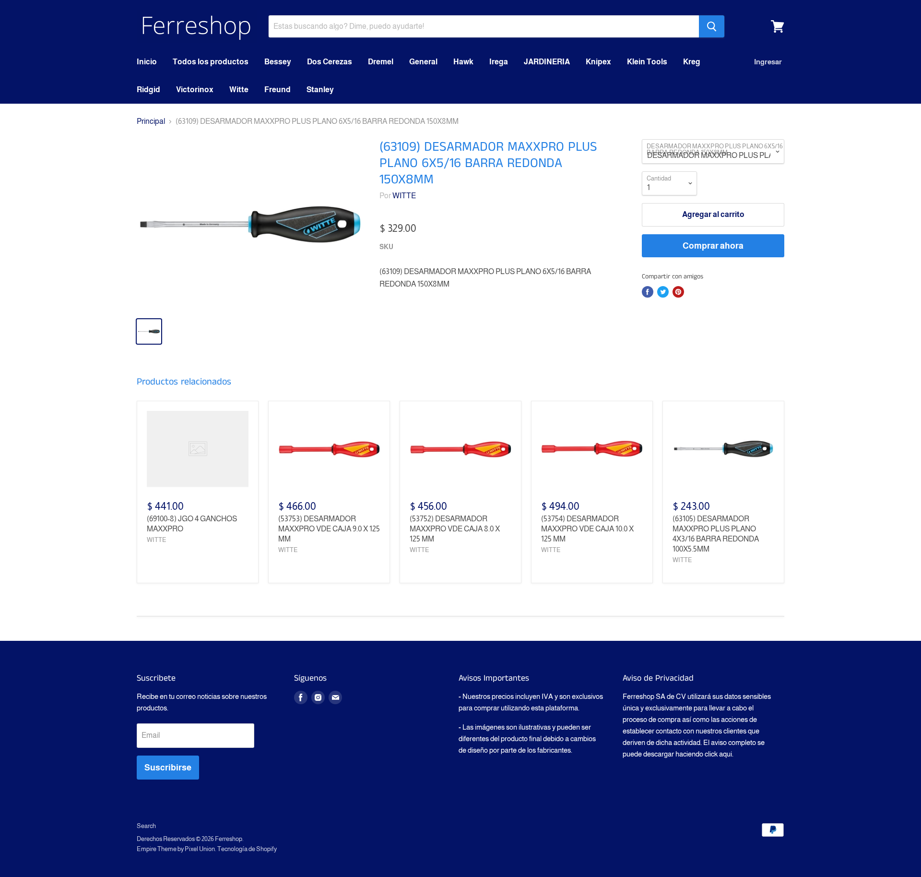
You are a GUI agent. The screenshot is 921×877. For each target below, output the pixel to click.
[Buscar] (711, 26)
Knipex (598, 62)
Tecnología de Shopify (247, 849)
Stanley (320, 89)
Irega (498, 62)
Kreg (691, 62)
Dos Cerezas (329, 62)
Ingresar (768, 62)
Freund (277, 89)
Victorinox (194, 89)
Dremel (380, 62)
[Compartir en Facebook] (647, 292)
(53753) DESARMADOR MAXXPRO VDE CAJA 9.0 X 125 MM (329, 529)
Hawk (463, 62)
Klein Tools (647, 62)
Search (146, 825)
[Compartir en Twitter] (663, 292)
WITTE (404, 196)
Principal (151, 121)
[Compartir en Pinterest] (678, 292)
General (423, 62)
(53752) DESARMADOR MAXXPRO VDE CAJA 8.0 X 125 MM (455, 529)
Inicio (147, 62)
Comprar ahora (713, 246)
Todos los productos (210, 62)
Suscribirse (167, 767)
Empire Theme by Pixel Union (176, 849)
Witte (238, 89)
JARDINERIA (547, 62)
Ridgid (148, 89)
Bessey (277, 62)
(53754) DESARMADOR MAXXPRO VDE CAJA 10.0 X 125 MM (587, 529)
